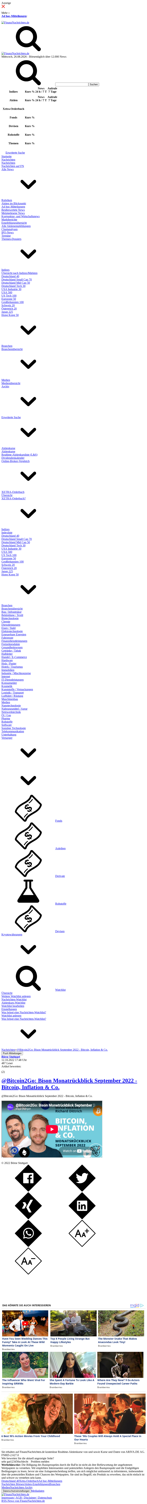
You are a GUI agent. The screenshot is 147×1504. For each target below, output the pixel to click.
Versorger (6, 737)
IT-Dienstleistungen (12, 679)
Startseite (6, 156)
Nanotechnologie (11, 705)
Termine (6, 235)
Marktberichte (9, 219)
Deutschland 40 (10, 276)
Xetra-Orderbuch (29, 1480)
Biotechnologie (10, 618)
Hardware (7, 660)
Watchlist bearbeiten (12, 1005)
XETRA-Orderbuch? (13, 498)
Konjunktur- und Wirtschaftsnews (20, 216)
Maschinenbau (9, 699)
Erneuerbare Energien (13, 634)
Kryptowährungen (11, 934)
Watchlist (60, 989)
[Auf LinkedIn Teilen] (82, 1218)
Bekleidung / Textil (12, 615)
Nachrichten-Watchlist (14, 999)
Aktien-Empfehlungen (36, 1484)
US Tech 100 (8, 295)
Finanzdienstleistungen (14, 640)
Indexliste (6, 532)
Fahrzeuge (7, 637)
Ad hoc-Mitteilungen (14, 16)
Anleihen (60, 848)
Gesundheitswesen (12, 647)
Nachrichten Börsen (12, 1484)
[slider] (6, 1069)
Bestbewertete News (13, 209)
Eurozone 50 (8, 298)
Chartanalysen (9, 229)
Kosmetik (6, 686)
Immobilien (7, 670)
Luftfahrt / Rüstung (12, 695)
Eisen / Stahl (8, 628)
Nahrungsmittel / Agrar (14, 708)
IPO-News (7, 232)
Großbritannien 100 (12, 302)
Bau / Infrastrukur (11, 611)
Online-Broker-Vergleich (15, 461)
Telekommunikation (12, 731)
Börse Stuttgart (19, 1162)
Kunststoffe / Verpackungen (17, 689)
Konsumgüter (9, 682)
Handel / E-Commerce (14, 657)
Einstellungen (9, 1009)
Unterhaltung (8, 734)
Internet (5, 676)
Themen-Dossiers (11, 238)
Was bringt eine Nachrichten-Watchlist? (23, 1012)
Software (6, 724)
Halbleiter (7, 653)
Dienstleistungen (10, 624)
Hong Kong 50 (10, 315)
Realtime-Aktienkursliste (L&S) (19, 454)
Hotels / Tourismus (12, 666)
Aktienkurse (8, 448)
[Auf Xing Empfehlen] (28, 1218)
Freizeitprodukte (10, 644)
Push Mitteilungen (12, 1053)
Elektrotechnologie (12, 631)
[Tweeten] (82, 1190)
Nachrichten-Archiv (21, 1487)
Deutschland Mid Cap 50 (15, 282)
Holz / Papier (8, 663)
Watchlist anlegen (11, 1015)
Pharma (5, 718)
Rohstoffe (7, 721)
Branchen (6, 345)
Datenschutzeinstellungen (16, 1491)
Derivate (60, 876)
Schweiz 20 (8, 305)
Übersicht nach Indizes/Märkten (19, 273)
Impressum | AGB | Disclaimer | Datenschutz (26, 1497)
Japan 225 (7, 311)
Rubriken (6, 200)
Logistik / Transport (12, 692)
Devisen (60, 931)
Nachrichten (8, 159)
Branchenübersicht (12, 349)
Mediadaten (37, 1490)
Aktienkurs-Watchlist (13, 1002)
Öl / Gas (6, 715)
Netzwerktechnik (11, 712)
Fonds (58, 820)
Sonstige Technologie (13, 728)
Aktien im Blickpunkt (13, 203)
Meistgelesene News (13, 213)
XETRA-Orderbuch (12, 491)
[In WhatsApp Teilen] (28, 1245)
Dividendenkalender (12, 457)
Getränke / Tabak (11, 650)
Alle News (7, 169)
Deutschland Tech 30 (13, 285)
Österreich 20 (9, 308)
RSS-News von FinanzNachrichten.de (23, 1500)
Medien (5, 380)
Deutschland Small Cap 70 (16, 279)
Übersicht (6, 495)
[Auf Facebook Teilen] (28, 1190)
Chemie (5, 621)
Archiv (5, 386)
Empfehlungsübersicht (14, 222)
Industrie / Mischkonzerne (16, 673)
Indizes (5, 269)
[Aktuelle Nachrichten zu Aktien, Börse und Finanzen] (15, 22)
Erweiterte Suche (15, 152)
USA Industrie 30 (11, 289)
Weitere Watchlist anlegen (16, 996)
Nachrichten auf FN (12, 166)
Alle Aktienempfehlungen (16, 226)
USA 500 (6, 292)
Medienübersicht (10, 383)
